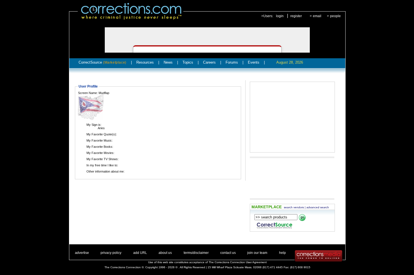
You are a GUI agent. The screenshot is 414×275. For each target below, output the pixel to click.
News (168, 62)
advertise (82, 253)
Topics (187, 62)
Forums (232, 62)
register (296, 16)
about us (165, 253)
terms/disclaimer (196, 253)
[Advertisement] (292, 117)
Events (253, 62)
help (282, 253)
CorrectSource (102, 62)
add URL (140, 253)
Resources (145, 62)
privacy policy (111, 253)
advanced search (317, 207)
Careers (209, 62)
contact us (228, 253)
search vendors (294, 207)
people (335, 16)
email (317, 16)
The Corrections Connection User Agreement (238, 262)
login (280, 16)
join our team (257, 253)
